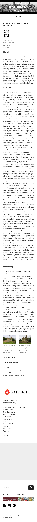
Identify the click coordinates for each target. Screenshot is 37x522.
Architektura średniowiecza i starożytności (18, 6)
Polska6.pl (6, 431)
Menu (20, 16)
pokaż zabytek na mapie (9, 357)
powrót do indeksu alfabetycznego (11, 362)
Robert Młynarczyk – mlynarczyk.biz (14, 407)
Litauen (5, 426)
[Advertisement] (18, 461)
